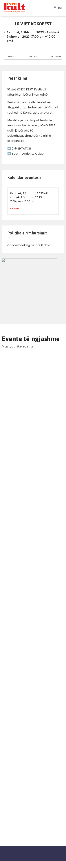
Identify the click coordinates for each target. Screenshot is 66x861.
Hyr (60, 7)
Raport (32, 56)
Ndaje (10, 56)
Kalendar (55, 56)
